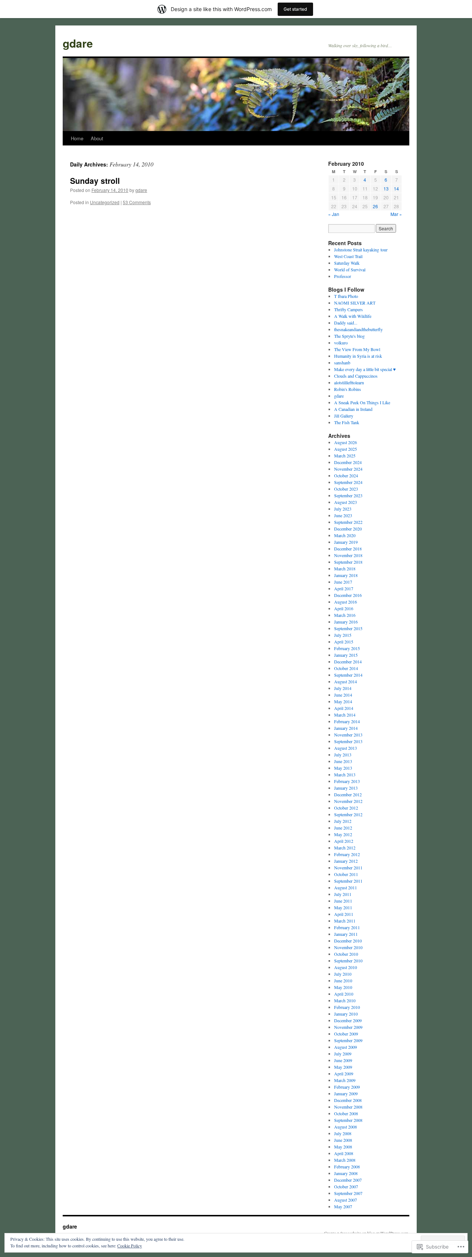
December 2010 (348, 941)
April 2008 (343, 1153)
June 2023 (343, 515)
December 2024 (348, 462)
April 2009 (343, 1073)
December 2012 (348, 794)
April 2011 (343, 914)
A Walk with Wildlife (352, 316)
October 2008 (346, 1113)
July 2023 (342, 509)
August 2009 (345, 1047)
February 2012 (347, 854)
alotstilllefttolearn (349, 382)
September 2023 (348, 495)
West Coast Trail (348, 256)
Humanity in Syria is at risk (358, 356)
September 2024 (348, 482)
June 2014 (343, 695)
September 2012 (348, 814)
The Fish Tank (346, 422)
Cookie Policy (129, 1246)
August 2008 (345, 1127)
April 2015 (343, 642)
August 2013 (345, 748)
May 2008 (343, 1147)
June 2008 (343, 1140)
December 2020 (348, 529)
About (97, 138)
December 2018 (348, 549)
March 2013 (344, 774)
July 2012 (342, 821)
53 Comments (137, 202)
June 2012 (343, 828)
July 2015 (342, 635)
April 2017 (343, 588)
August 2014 (345, 681)
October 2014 (346, 668)
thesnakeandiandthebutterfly (358, 329)
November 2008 (348, 1107)
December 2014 (348, 661)
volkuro (341, 343)
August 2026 (345, 442)
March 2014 (344, 715)
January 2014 (346, 728)
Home (77, 138)
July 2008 (342, 1133)
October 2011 (346, 874)
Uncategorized (104, 202)
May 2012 (343, 834)
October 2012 (346, 808)
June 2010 (343, 980)
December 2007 (348, 1180)
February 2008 (347, 1167)
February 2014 (347, 721)
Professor (342, 276)
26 (375, 206)
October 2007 (346, 1186)
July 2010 (342, 974)
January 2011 (346, 934)
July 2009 (342, 1054)
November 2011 (348, 867)
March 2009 (344, 1080)
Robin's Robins (347, 389)
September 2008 (348, 1120)
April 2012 (343, 841)
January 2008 (346, 1173)
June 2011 (343, 901)
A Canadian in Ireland (353, 409)
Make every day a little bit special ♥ (365, 369)
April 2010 (343, 994)
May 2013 (343, 768)
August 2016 (345, 602)
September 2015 (348, 628)
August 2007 (345, 1200)
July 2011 (342, 894)
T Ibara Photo (346, 296)
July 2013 (342, 755)
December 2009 (348, 1020)
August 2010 (345, 967)
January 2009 (346, 1093)
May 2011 (343, 907)
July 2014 (342, 688)
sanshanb (342, 362)
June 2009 (343, 1060)
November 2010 (348, 947)
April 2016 (343, 608)
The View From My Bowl (357, 349)
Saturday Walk (347, 263)
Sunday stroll (95, 180)
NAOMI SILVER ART (354, 303)
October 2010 (346, 954)
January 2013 (346, 788)
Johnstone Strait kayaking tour (361, 250)
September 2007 (348, 1193)
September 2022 (348, 522)
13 (386, 188)
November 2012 (348, 801)
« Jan (333, 214)
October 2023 (346, 489)
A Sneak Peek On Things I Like (362, 402)
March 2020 (344, 535)
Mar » (396, 214)
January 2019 (346, 542)
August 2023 (345, 502)
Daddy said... (345, 323)
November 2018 (348, 555)
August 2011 (345, 887)
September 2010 (348, 961)
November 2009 (348, 1027)
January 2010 (346, 1014)
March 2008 (344, 1160)
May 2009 (343, 1067)
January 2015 (346, 655)
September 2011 (348, 881)
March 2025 (344, 456)
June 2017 (343, 582)
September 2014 (348, 675)
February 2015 (347, 648)
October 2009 (346, 1034)
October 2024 (346, 475)
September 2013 (348, 741)
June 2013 (343, 761)
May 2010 (343, 987)
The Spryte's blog (349, 336)
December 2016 (348, 595)
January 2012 (346, 861)
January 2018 (346, 575)
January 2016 (346, 622)
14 (396, 188)
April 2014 (343, 708)
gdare (78, 43)
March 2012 (344, 848)
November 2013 (348, 735)
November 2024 (348, 469)
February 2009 (347, 1087)
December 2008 (348, 1100)
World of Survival (349, 269)
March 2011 (344, 921)
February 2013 (347, 781)
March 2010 (344, 1000)
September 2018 (348, 562)
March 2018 (344, 568)
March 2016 (344, 615)
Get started (295, 9)
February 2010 (347, 1007)
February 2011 (347, 927)
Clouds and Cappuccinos (356, 376)
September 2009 (348, 1040)
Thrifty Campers (348, 309)
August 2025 (345, 449)
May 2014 (343, 701)
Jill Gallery (343, 416)
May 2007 (343, 1206)
